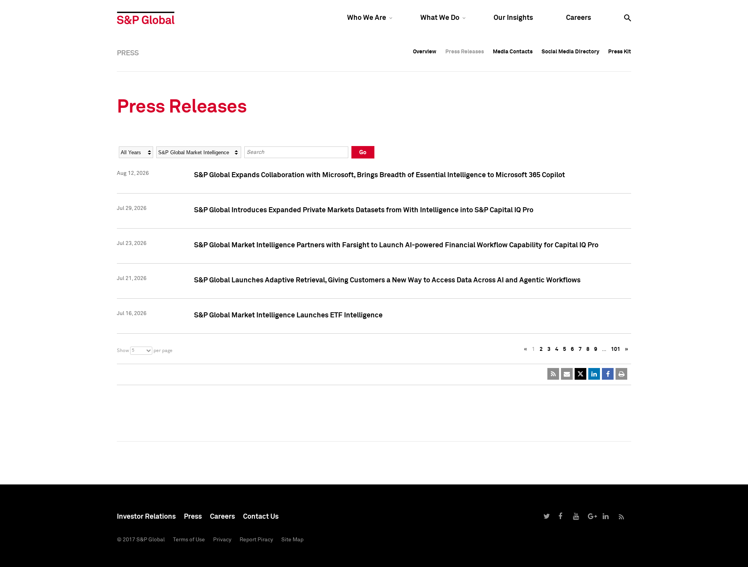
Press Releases (464, 52)
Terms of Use (189, 539)
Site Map (292, 539)
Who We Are (366, 17)
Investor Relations (146, 516)
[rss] (553, 374)
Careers (578, 17)
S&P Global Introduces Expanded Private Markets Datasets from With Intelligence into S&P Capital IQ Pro (363, 210)
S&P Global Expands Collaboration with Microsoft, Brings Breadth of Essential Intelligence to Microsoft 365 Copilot (379, 175)
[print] (621, 374)
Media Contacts (513, 52)
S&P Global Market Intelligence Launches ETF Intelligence (288, 315)
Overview (424, 52)
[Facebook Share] (608, 374)
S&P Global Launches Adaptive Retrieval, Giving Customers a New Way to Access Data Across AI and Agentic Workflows (387, 280)
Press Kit (619, 52)
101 (615, 349)
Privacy (222, 539)
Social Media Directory (570, 52)
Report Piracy (256, 539)
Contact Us (261, 516)
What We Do (439, 17)
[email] (567, 374)
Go (363, 152)
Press (193, 516)
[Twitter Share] (580, 374)
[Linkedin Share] (594, 374)
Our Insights (513, 17)
